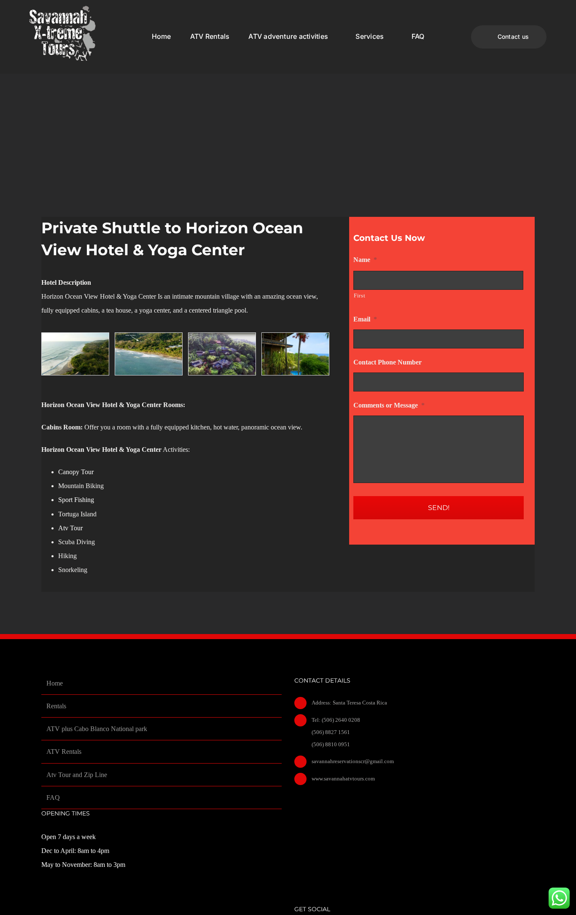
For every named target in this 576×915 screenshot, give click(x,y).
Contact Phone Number (387, 362)
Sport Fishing (76, 499)
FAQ (53, 797)
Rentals (56, 706)
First (359, 295)
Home (54, 683)
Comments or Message (389, 405)
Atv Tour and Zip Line (76, 774)
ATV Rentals (63, 751)
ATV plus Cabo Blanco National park (96, 728)
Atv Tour (71, 528)
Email (365, 319)
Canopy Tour (76, 471)
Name (365, 259)
